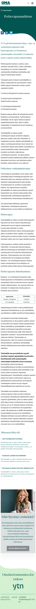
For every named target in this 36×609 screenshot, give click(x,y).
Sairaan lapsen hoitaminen (14, 456)
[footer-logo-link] (18, 587)
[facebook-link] (2, 32)
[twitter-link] (11, 32)
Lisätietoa (5, 597)
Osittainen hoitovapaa (12, 439)
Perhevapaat (7, 10)
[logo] (5, 3)
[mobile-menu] (32, 3)
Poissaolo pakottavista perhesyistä (18, 468)
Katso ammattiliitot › (18, 548)
